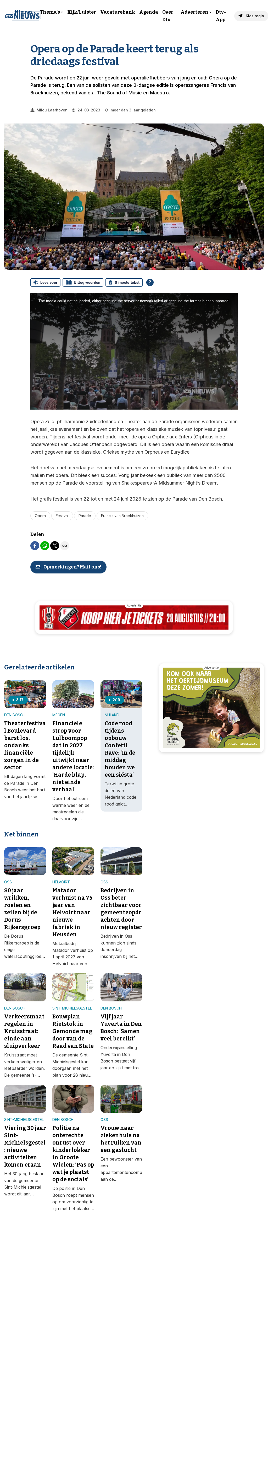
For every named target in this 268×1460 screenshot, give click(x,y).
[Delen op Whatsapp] (44, 545)
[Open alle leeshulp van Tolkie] (150, 282)
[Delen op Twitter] (54, 545)
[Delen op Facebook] (34, 545)
